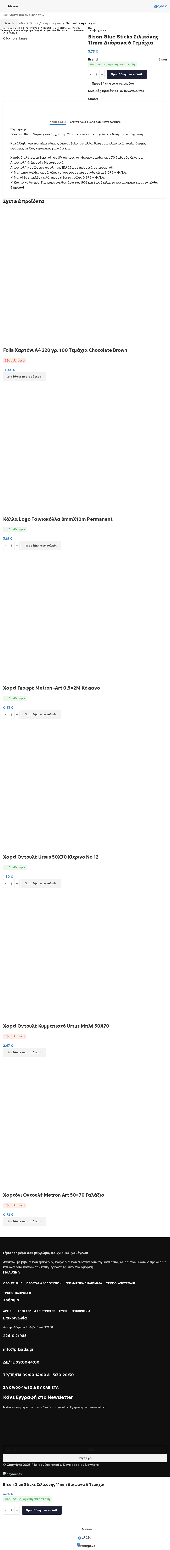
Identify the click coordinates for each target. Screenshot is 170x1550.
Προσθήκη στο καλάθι (127, 74)
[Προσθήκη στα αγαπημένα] (8, 1520)
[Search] (149, 6)
